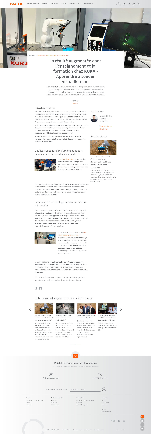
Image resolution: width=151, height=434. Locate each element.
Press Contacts (29, 405)
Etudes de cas (54, 402)
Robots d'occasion (55, 405)
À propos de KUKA (106, 402)
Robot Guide (54, 400)
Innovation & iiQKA (74, 4)
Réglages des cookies (99, 429)
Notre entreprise (88, 4)
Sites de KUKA (105, 405)
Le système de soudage (66, 159)
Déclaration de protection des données (82, 429)
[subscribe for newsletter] (104, 389)
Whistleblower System (106, 411)
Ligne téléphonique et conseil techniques (35, 400)
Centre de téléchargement (82, 405)
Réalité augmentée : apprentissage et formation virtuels (52, 55)
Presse (103, 407)
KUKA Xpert (79, 402)
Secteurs (44, 4)
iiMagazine (32, 55)
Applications (54, 4)
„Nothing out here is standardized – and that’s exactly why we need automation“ (100, 163)
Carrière (103, 400)
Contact (28, 402)
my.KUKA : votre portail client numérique (85, 400)
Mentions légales (66, 429)
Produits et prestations (32, 4)
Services (63, 4)
